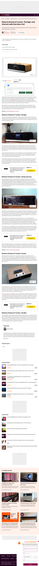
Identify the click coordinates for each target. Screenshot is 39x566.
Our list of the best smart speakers (13, 249)
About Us (12, 558)
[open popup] (35, 75)
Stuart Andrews (6, 32)
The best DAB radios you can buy (12, 111)
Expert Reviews (5, 14)
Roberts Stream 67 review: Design (9, 47)
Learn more (8, 40)
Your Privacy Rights (10, 92)
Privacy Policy (14, 555)
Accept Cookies (29, 92)
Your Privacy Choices (5, 558)
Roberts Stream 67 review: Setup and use (10, 49)
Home (3, 18)
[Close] (32, 84)
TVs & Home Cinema (14, 18)
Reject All (22, 92)
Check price (31, 170)
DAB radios (13, 100)
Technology (7, 18)
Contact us (3, 555)
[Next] (35, 67)
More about (5, 338)
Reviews (3, 346)
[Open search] (34, 15)
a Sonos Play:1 (5, 294)
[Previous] (3, 67)
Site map (8, 555)
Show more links (19, 54)
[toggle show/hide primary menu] (37, 15)
